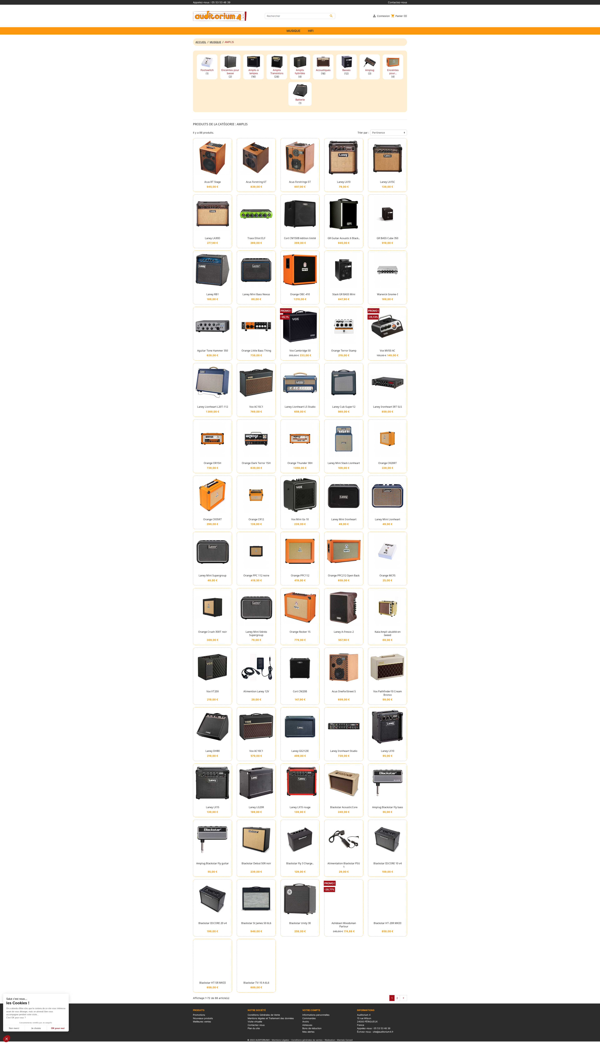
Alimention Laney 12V (256, 691)
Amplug (369, 70)
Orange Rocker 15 (300, 631)
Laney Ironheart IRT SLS (387, 406)
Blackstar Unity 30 (300, 923)
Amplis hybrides (300, 71)
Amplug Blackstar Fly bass (387, 807)
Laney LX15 (212, 807)
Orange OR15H (212, 463)
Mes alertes (308, 1031)
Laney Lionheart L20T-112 (212, 406)
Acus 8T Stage (212, 182)
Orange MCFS (387, 575)
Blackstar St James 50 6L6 (256, 923)
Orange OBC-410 (300, 294)
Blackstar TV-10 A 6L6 (256, 982)
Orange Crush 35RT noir (212, 631)
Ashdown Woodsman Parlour (344, 924)
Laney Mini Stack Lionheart (344, 463)
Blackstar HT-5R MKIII (212, 982)
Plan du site (254, 1028)
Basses (346, 70)
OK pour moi (58, 1028)
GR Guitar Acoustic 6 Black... (344, 238)
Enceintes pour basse (230, 71)
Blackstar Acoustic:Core (344, 807)
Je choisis (36, 1028)
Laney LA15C (387, 182)
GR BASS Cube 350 (387, 238)
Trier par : (363, 132)
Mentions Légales (280, 1040)
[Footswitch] (207, 61)
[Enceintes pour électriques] (392, 61)
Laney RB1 (212, 294)
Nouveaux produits (203, 1018)
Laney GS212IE (300, 751)
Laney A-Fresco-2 (344, 631)
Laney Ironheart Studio (343, 751)
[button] (6, 1038)
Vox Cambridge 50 (300, 350)
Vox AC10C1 (256, 751)
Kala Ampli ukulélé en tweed (387, 633)
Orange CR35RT (212, 519)
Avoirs (305, 1021)
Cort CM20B (300, 691)
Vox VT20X (212, 691)
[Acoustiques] (323, 61)
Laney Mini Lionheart (387, 519)
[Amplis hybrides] (300, 61)
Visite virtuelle (255, 1021)
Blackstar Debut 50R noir (256, 863)
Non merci (14, 1028)
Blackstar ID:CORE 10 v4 (387, 863)
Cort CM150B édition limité (300, 238)
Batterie (300, 99)
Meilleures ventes (202, 1021)
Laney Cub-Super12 (343, 406)
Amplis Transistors (276, 71)
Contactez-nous (397, 2)
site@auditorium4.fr (383, 1031)
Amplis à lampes (253, 71)
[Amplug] (369, 61)
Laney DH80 (212, 751)
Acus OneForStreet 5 (344, 691)
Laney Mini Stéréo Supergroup (256, 633)
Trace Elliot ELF (256, 238)
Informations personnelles (316, 1015)
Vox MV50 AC (387, 350)
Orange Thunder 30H (300, 463)
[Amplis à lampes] (253, 61)
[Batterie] (300, 90)
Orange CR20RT (387, 463)
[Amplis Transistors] (276, 61)
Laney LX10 (387, 751)
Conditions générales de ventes (306, 1040)
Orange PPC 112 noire (256, 575)
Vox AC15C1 (256, 406)
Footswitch (207, 70)
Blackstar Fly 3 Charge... (300, 863)
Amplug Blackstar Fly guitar (212, 863)
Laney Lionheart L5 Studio (300, 406)
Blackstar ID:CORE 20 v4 (212, 923)
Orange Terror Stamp (343, 350)
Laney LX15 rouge (300, 807)
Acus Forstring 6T (256, 182)
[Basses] (346, 61)
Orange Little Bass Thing (256, 350)
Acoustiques (323, 70)
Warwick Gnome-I (387, 294)
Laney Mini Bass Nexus (256, 294)
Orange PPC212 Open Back (344, 575)
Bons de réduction (311, 1028)
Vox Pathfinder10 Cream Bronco (387, 693)
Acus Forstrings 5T (300, 182)
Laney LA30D (212, 238)
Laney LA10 (343, 182)
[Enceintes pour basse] (230, 61)
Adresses (307, 1025)
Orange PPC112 (300, 575)
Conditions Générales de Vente (264, 1015)
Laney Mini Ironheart (343, 519)
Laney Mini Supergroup (212, 575)
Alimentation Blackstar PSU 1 (344, 865)
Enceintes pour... (393, 71)
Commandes (309, 1018)
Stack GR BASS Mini (343, 294)
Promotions (199, 1015)
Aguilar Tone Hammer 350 (212, 350)
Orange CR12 (256, 519)
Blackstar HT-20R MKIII (387, 923)
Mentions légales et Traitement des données (271, 1018)
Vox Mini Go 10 (300, 519)
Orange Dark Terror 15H (256, 463)
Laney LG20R (256, 807)
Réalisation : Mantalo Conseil (339, 1040)
